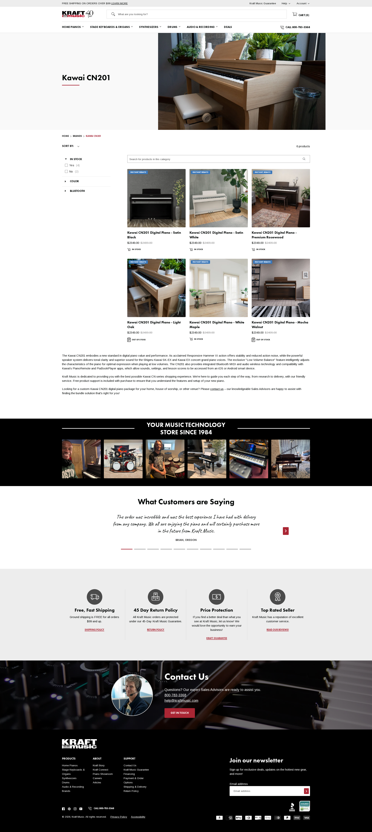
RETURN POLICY (155, 630)
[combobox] (202, 14)
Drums (66, 782)
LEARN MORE (119, 3)
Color (74, 181)
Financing (129, 774)
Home (65, 136)
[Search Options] (303, 159)
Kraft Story (99, 765)
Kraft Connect (100, 769)
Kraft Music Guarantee (136, 769)
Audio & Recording (73, 786)
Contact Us (130, 765)
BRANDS (77, 136)
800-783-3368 (175, 695)
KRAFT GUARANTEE (216, 638)
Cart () (303, 15)
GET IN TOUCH (180, 713)
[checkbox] (85, 165)
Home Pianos (70, 765)
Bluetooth (77, 191)
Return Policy (131, 791)
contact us (217, 389)
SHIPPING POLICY (94, 630)
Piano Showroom (103, 774)
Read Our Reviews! (278, 630)
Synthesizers (69, 778)
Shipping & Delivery (135, 786)
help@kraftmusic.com (181, 701)
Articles (97, 782)
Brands (66, 791)
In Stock (76, 159)
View (176, 220)
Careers (97, 778)
